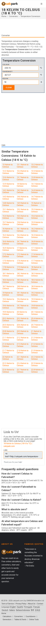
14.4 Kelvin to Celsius (37, 191)
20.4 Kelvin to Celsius (37, 319)
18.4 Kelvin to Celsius (8, 281)
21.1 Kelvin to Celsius (8, 338)
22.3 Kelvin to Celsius (8, 364)
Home (3, 16)
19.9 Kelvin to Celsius (8, 313)
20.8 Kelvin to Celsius (8, 332)
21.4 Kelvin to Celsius (8, 345)
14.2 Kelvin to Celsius (8, 191)
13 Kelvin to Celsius (7, 165)
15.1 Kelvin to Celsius (8, 210)
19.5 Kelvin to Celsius (37, 300)
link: (6, 450)
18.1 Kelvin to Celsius (8, 274)
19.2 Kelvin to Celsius (37, 294)
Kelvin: (5, 78)
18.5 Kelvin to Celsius (22, 281)
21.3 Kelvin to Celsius (37, 338)
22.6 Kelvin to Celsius (8, 371)
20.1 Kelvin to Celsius (37, 313)
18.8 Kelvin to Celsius (22, 287)
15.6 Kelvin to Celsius (37, 217)
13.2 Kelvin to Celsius (37, 165)
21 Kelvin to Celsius (36, 332)
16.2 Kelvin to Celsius (37, 230)
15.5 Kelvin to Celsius (22, 217)
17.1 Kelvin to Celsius (37, 249)
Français (36, 607)
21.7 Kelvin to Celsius (8, 351)
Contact (40, 604)
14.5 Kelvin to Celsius (8, 197)
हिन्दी (32, 610)
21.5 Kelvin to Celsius (22, 345)
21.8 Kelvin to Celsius (22, 351)
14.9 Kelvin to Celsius (22, 204)
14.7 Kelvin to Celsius (37, 197)
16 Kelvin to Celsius (7, 230)
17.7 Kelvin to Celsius (37, 262)
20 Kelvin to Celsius (22, 313)
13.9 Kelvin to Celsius (8, 185)
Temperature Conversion (30, 16)
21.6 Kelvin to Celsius (37, 345)
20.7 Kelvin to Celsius (37, 326)
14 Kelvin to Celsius (22, 185)
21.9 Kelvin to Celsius (37, 351)
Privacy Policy (21, 604)
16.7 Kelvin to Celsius (22, 242)
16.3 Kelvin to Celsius (8, 236)
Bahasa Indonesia (23, 610)
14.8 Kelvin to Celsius (8, 204)
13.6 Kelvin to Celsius (8, 178)
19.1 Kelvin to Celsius (22, 294)
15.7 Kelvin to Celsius (8, 223)
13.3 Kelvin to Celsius (8, 172)
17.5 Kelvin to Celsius (8, 262)
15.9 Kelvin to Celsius (37, 223)
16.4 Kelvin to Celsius (22, 236)
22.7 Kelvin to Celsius (22, 371)
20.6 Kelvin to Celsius (22, 326)
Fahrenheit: (7, 71)
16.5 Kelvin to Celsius (37, 236)
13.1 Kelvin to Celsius (22, 165)
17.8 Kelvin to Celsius (8, 268)
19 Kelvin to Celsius (7, 294)
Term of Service (7, 604)
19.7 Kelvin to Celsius (22, 306)
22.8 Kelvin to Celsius (37, 371)
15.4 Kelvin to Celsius (8, 217)
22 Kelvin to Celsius (7, 358)
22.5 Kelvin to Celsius (37, 364)
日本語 (37, 610)
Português (28, 607)
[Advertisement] (23, 26)
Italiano (12, 610)
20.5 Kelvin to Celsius (8, 326)
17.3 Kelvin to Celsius (22, 255)
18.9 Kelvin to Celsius (37, 287)
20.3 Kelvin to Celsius (22, 319)
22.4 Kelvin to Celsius (22, 364)
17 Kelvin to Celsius (22, 249)
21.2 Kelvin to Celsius (22, 338)
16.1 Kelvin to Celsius (22, 230)
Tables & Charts (20, 619)
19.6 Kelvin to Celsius (8, 306)
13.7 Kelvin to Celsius (22, 178)
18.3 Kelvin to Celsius (37, 274)
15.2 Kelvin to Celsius (22, 210)
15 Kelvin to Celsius (36, 204)
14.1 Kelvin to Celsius (37, 185)
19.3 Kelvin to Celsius (8, 300)
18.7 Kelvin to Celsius (8, 287)
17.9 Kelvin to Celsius (22, 268)
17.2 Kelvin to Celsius (8, 255)
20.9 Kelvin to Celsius (22, 332)
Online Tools (34, 619)
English (13, 607)
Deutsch (5, 610)
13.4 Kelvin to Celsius (22, 172)
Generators (7, 619)
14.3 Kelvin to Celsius (22, 191)
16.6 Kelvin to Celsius (8, 242)
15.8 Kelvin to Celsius (22, 223)
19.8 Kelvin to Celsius (37, 306)
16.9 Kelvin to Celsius (8, 249)
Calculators (7, 616)
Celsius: (6, 64)
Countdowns (30, 616)
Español (20, 607)
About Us (31, 604)
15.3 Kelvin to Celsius (37, 210)
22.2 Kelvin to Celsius (37, 358)
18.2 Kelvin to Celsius (22, 274)
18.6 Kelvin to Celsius (37, 281)
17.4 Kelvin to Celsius (37, 255)
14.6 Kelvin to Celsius (22, 197)
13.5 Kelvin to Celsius (37, 172)
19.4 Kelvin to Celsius (22, 300)
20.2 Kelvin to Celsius (8, 319)
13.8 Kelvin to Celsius (37, 178)
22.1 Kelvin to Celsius (22, 358)
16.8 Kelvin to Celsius (37, 242)
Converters (13, 16)
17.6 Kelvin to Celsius (22, 262)
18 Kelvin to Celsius (36, 268)
